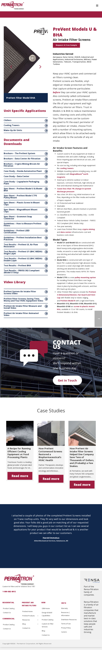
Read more (20, 476)
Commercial (8, 618)
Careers (64, 632)
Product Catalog (8, 608)
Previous (10, 67)
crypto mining (88, 229)
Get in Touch (67, 380)
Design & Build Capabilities (47, 614)
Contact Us (7, 613)
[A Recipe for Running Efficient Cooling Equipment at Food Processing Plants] (20, 433)
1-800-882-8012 (9, 591)
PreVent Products (28, 616)
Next (40, 67)
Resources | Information (65, 613)
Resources (26, 620)
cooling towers (67, 168)
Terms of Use (66, 624)
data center (65, 232)
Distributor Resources (69, 620)
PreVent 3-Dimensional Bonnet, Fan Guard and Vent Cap (76, 295)
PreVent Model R (67, 300)
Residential (8, 602)
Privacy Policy (66, 628)
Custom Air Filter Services (47, 625)
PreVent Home (27, 611)
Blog (24, 624)
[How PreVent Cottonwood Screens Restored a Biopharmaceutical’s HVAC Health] (51, 433)
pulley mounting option (85, 277)
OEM (43, 602)
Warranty (64, 608)
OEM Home (46, 608)
